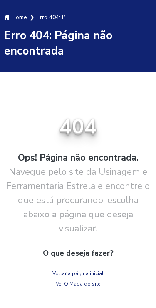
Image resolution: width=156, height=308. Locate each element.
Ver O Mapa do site (78, 284)
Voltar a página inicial (78, 273)
